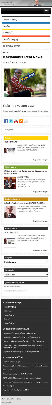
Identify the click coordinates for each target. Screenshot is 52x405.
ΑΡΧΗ (5, 52)
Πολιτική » (9, 138)
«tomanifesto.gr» (9, 315)
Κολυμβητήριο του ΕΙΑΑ (20, 390)
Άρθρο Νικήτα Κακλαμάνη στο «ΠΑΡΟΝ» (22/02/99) (24, 203)
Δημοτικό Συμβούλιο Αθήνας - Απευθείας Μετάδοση (21, 352)
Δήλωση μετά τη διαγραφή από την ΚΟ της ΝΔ (20, 333)
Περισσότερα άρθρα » (40, 160)
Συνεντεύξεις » (11, 228)
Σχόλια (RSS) (16, 399)
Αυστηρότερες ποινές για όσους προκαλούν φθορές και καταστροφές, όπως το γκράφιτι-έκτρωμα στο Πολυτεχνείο (25, 382)
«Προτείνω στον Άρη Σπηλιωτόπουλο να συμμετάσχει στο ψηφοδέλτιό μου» (24, 346)
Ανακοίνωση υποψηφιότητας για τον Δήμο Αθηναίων (22, 337)
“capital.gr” (16, 362)
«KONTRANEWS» (11, 142)
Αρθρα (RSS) (6, 399)
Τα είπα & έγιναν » (12, 199)
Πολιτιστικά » (10, 167)
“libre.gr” (7, 319)
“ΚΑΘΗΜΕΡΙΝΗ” (26, 374)
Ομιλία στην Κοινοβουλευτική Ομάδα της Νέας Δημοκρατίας (24, 341)
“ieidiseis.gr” (8, 311)
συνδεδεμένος (20, 111)
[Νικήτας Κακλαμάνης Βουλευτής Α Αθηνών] (26, 2)
